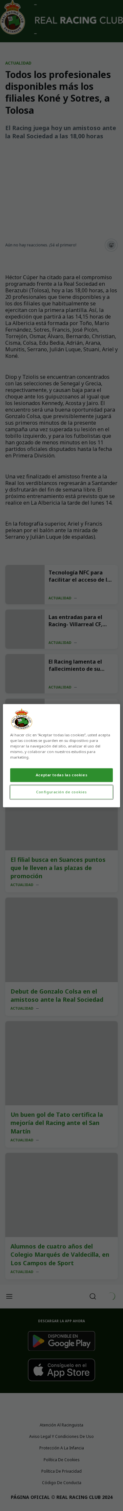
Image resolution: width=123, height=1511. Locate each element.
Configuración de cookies (61, 791)
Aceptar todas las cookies (61, 774)
